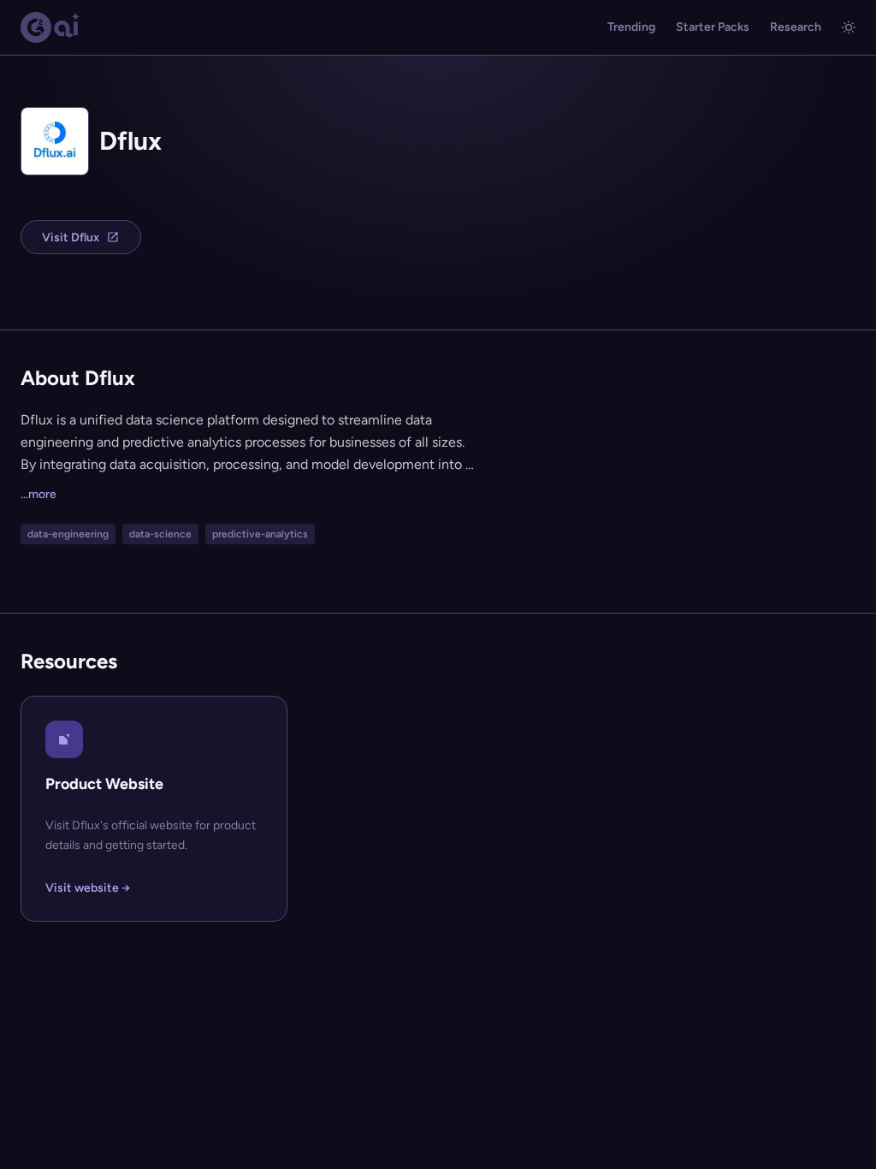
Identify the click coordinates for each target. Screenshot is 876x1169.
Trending (631, 27)
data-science (160, 534)
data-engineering (68, 534)
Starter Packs (712, 27)
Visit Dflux (70, 237)
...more (38, 494)
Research (795, 27)
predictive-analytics (260, 534)
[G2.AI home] (50, 27)
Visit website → (87, 888)
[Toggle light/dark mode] (848, 27)
